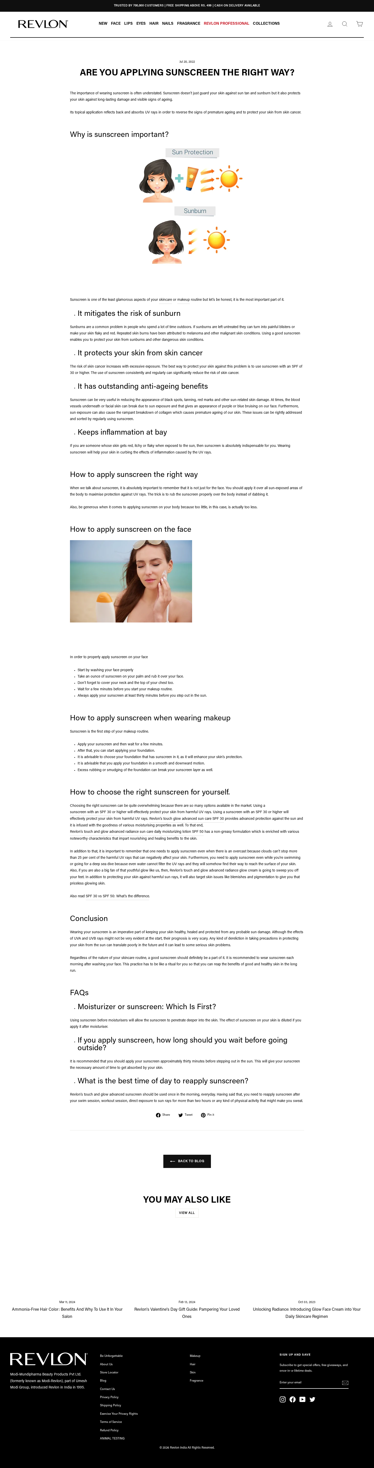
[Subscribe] (345, 1383)
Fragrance (196, 1380)
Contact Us (107, 1389)
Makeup (195, 1356)
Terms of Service (111, 1422)
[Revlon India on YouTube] (302, 1399)
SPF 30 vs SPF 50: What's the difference (117, 896)
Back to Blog (190, 1161)
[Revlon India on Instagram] (283, 1399)
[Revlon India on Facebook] (293, 1399)
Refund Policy (109, 1430)
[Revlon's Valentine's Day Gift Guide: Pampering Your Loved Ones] (187, 1262)
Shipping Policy (110, 1405)
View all (187, 1213)
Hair (192, 1364)
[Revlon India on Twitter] (312, 1399)
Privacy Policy (109, 1397)
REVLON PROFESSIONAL (226, 24)
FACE (116, 24)
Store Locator (109, 1372)
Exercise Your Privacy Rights (119, 1413)
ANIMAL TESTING (112, 1438)
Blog (103, 1380)
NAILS (168, 24)
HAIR (154, 24)
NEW (103, 24)
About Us (106, 1364)
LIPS (128, 24)
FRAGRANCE (188, 24)
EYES (141, 24)
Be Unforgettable (111, 1356)
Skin (193, 1372)
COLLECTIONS (266, 24)
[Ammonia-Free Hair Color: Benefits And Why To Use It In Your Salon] (67, 1262)
